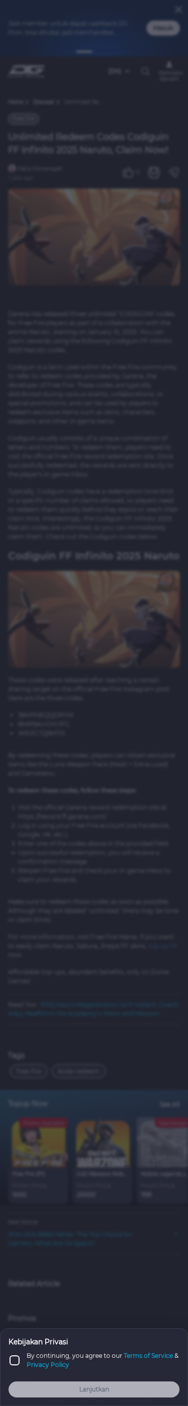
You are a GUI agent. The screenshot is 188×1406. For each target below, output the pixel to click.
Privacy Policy (48, 1364)
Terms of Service (148, 1355)
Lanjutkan (94, 1389)
